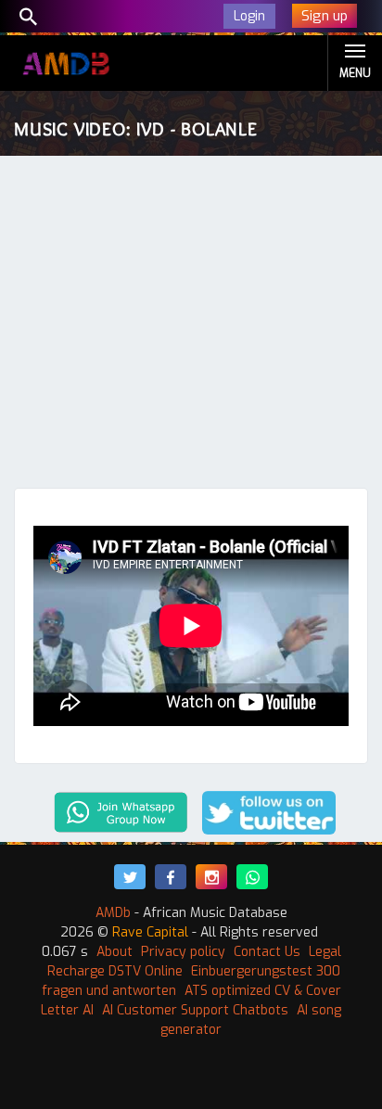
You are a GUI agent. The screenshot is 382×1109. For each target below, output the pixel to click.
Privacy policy (183, 952)
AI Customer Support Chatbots (195, 1010)
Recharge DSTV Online (115, 971)
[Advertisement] (191, 326)
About (114, 952)
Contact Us (267, 952)
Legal (325, 952)
